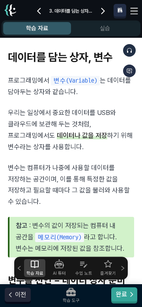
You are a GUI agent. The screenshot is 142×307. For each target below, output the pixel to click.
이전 (20, 294)
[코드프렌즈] (10, 11)
